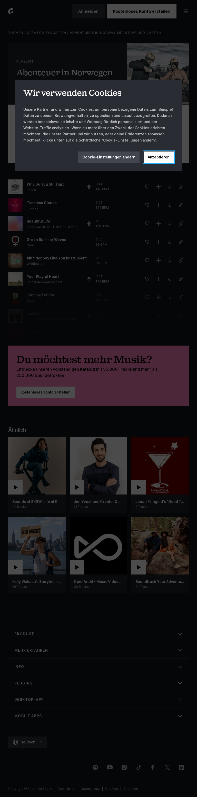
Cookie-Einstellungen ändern (108, 157)
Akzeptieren (159, 157)
